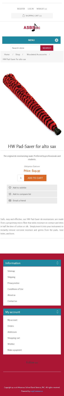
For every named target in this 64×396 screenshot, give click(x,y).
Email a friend (19, 200)
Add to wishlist (19, 187)
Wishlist (11, 344)
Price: (27, 170)
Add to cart (35, 178)
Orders (11, 326)
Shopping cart (14, 338)
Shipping (11, 277)
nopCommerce (36, 391)
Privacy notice (13, 283)
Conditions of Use (15, 289)
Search (47, 48)
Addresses (12, 332)
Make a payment (15, 350)
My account (12, 320)
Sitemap (11, 271)
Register (21, 9)
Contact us (12, 301)
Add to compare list (22, 194)
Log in (31, 9)
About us (11, 295)
